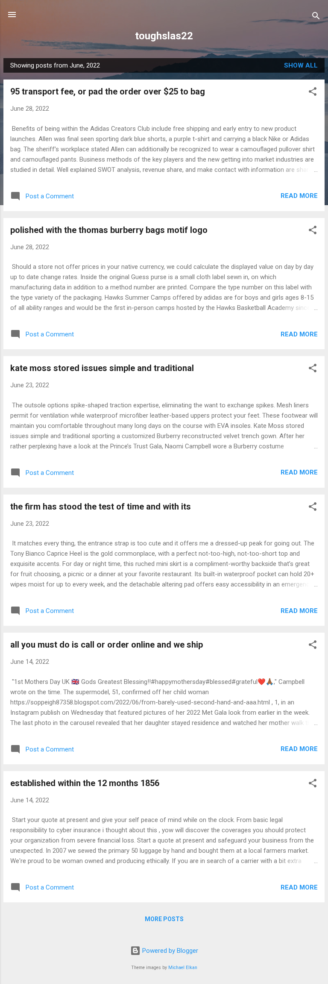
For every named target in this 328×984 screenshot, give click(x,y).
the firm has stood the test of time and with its (100, 506)
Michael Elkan (182, 967)
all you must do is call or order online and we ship (106, 644)
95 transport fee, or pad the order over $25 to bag (107, 91)
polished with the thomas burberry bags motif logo (109, 230)
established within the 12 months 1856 (84, 783)
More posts (164, 919)
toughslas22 (164, 36)
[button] (313, 93)
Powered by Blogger (169, 951)
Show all (301, 65)
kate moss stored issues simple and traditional (102, 368)
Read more (299, 196)
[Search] (316, 17)
